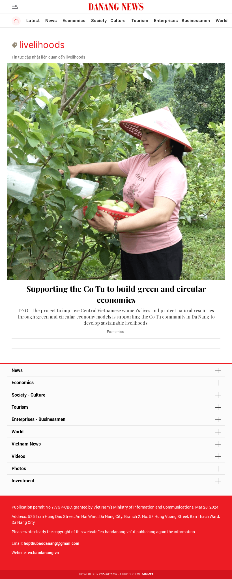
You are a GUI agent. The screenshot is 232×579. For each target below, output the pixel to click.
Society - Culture (108, 20)
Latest (33, 20)
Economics (74, 20)
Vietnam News (26, 444)
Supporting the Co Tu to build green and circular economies (116, 294)
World (221, 20)
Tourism (139, 20)
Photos (19, 468)
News (51, 20)
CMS (108, 574)
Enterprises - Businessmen (182, 20)
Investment (23, 480)
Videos (18, 456)
